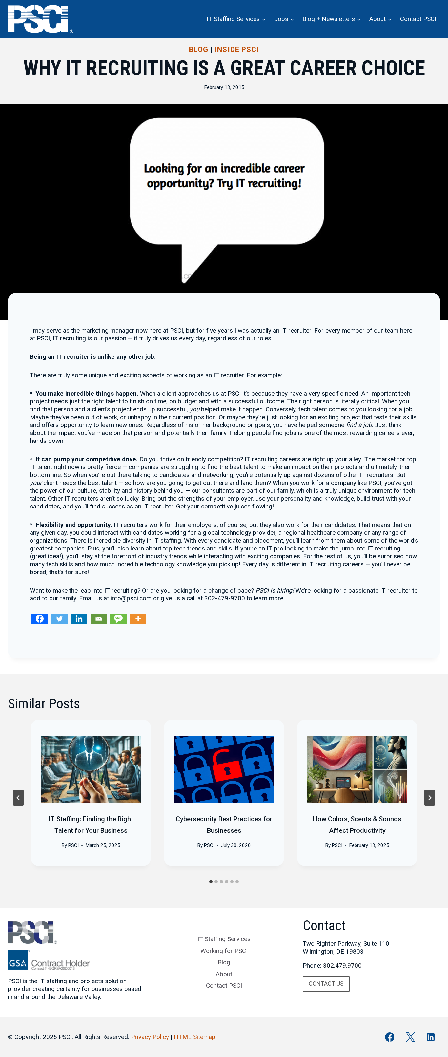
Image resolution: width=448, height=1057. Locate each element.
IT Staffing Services (224, 939)
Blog (198, 49)
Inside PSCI (236, 49)
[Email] (99, 619)
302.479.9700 (342, 965)
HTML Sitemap (194, 1037)
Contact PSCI (418, 19)
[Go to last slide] (18, 798)
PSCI (73, 846)
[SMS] (118, 619)
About (224, 974)
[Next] (429, 798)
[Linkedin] (79, 619)
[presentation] (91, 769)
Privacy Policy (150, 1037)
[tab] (211, 881)
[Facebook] (39, 619)
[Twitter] (59, 619)
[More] (138, 619)
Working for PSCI (224, 951)
